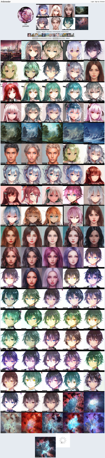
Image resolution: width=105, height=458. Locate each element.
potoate (3, 60)
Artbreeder (6, 1)
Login (92, 1)
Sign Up (97, 1)
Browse (102, 1)
